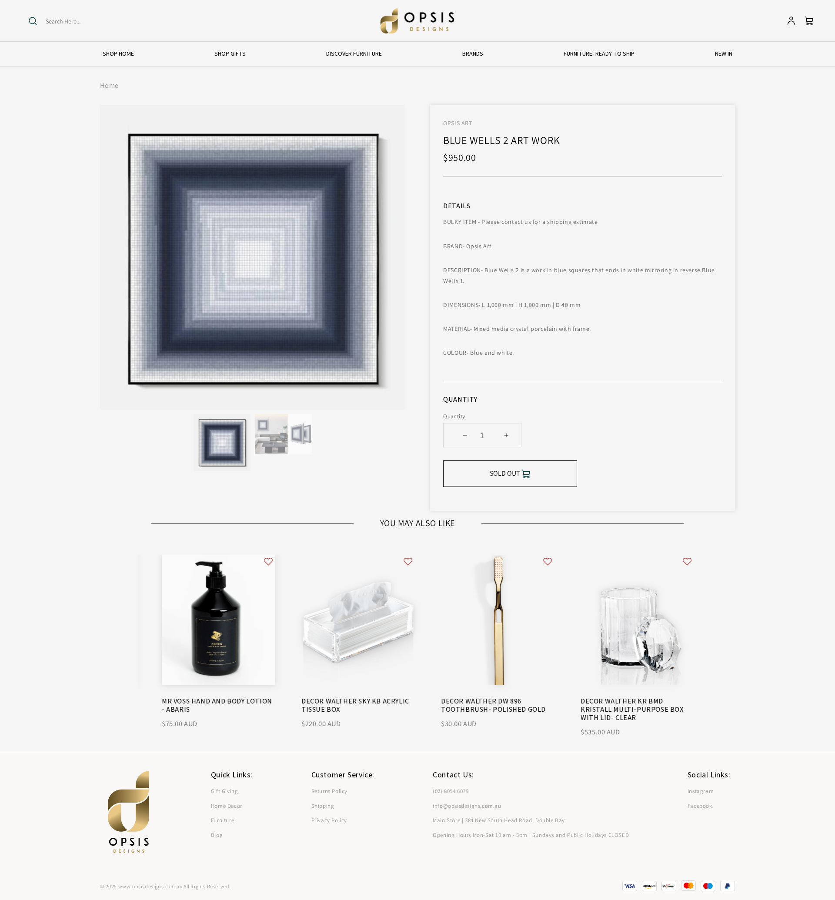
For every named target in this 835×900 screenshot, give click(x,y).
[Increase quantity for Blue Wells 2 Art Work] (506, 435)
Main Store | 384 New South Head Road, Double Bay (499, 820)
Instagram (701, 791)
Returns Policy (329, 791)
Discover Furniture (354, 53)
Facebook (700, 806)
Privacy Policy (329, 820)
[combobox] (79, 21)
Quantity (454, 416)
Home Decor (226, 806)
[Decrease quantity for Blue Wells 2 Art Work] (464, 435)
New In (723, 53)
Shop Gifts (230, 53)
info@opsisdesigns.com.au (467, 806)
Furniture (222, 820)
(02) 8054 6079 (450, 791)
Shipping (322, 806)
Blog (217, 835)
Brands (472, 53)
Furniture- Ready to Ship (599, 53)
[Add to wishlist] (258, 561)
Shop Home (118, 53)
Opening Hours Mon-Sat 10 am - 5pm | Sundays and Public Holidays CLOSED (531, 835)
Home (109, 85)
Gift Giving (224, 791)
